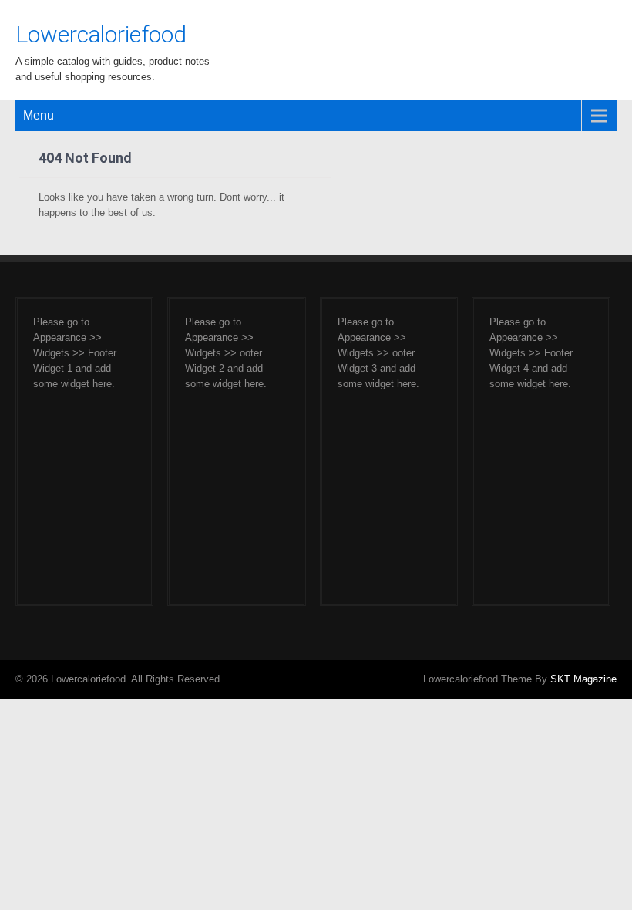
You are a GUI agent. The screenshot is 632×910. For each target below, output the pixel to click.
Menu (38, 115)
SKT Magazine (583, 679)
